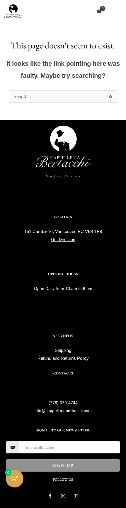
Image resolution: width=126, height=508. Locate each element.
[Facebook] (50, 496)
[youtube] (75, 496)
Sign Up (63, 465)
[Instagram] (63, 496)
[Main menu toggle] (115, 11)
